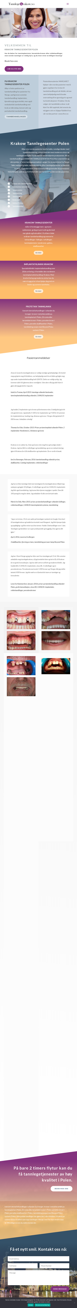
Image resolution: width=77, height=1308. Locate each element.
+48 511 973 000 (14, 69)
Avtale (31, 1305)
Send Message (60, 1289)
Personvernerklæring (42, 1305)
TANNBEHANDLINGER (16, 117)
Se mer (38, 253)
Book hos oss (61, 1189)
